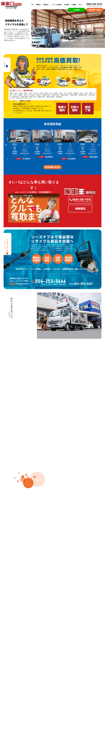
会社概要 (74, 4)
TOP (32, 4)
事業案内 (38, 4)
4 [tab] (49, 162)
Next (99, 145)
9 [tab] (60, 162)
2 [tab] (45, 162)
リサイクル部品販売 (57, 4)
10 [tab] (62, 162)
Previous (6, 145)
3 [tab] (47, 162)
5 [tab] (51, 162)
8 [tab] (58, 162)
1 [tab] (43, 162)
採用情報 (66, 4)
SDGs (80, 4)
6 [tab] (53, 162)
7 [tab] (55, 162)
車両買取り (46, 4)
